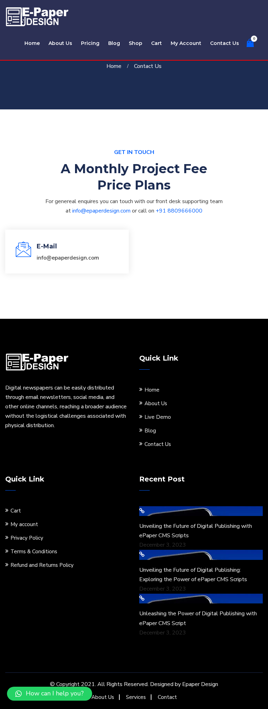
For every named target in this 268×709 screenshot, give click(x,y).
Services (136, 697)
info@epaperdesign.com (101, 211)
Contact (167, 697)
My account (186, 43)
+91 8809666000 (179, 211)
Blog (114, 43)
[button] (49, 694)
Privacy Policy (26, 537)
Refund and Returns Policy (42, 565)
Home (32, 43)
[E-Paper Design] (37, 16)
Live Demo (157, 417)
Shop (135, 43)
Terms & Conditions (33, 551)
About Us (60, 43)
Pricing (90, 43)
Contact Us (224, 43)
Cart (156, 43)
